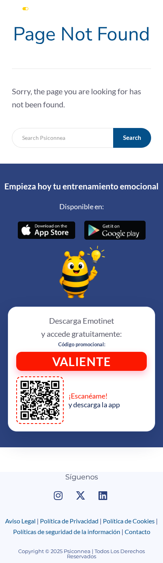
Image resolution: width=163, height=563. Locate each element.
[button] (152, 17)
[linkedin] (104, 495)
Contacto (137, 531)
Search (132, 137)
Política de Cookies (129, 521)
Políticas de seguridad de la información (66, 531)
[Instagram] (59, 495)
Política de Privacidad (69, 521)
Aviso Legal (20, 521)
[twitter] (81, 495)
